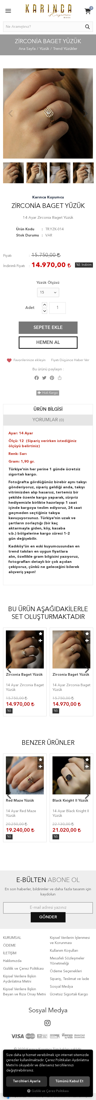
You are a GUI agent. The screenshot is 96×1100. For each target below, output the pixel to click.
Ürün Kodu (25, 229)
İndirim (87, 265)
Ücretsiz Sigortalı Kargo (69, 994)
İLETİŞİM (9, 953)
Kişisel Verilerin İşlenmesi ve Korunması (70, 940)
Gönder (48, 917)
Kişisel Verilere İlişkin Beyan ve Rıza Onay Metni (24, 991)
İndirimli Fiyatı (14, 266)
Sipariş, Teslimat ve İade (69, 979)
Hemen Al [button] (48, 342)
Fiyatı (7, 256)
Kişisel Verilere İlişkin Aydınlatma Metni (19, 979)
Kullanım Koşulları (64, 950)
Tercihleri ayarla (26, 1081)
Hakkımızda (12, 961)
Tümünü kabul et (69, 1081)
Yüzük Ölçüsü (48, 283)
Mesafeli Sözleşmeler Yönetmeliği (67, 961)
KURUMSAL (12, 938)
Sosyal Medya (61, 986)
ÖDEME (9, 945)
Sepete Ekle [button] (48, 327)
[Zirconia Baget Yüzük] (48, 113)
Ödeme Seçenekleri (66, 971)
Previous (11, 113)
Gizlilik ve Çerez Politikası (23, 968)
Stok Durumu (27, 235)
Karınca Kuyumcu (48, 197)
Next (85, 113)
